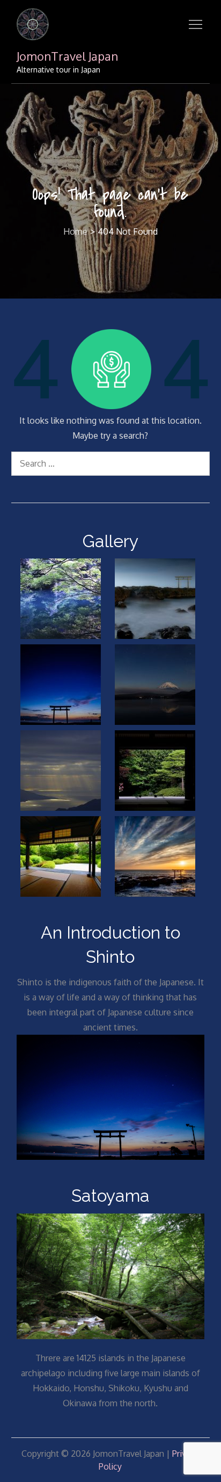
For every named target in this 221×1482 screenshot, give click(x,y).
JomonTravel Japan (67, 55)
